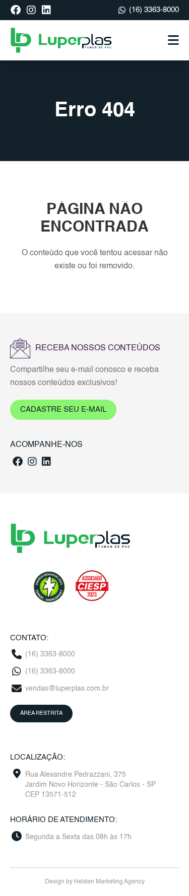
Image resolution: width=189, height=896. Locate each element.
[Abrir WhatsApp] (164, 870)
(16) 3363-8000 (154, 10)
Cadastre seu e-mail (63, 409)
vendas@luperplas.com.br (67, 688)
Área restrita (41, 713)
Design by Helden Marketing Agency (95, 882)
